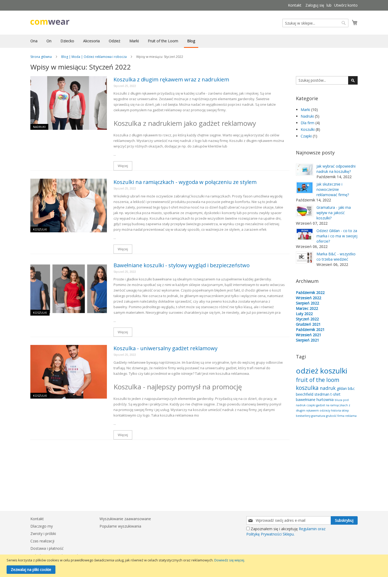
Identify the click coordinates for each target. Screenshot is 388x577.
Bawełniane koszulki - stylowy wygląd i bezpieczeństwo (181, 265)
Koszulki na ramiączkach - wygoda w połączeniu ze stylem (185, 182)
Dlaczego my (41, 526)
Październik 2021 (310, 329)
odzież (308, 371)
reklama (351, 416)
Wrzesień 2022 (308, 297)
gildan (342, 388)
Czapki (307, 136)
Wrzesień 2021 (308, 334)
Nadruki (39, 127)
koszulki (333, 371)
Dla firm (308, 122)
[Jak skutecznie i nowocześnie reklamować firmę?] (305, 187)
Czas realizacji (42, 540)
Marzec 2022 (307, 308)
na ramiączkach (337, 405)
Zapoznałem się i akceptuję (285, 531)
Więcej (123, 165)
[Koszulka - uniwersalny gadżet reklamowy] (68, 372)
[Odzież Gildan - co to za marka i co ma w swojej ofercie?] (305, 234)
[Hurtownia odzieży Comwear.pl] (49, 22)
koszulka (308, 387)
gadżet (321, 405)
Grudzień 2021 (308, 324)
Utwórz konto (346, 5)
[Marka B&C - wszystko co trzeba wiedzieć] (305, 257)
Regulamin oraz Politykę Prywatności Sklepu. (285, 531)
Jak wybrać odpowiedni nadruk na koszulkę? (336, 169)
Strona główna (41, 56)
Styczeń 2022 (307, 318)
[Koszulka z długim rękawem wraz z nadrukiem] (68, 103)
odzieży (325, 410)
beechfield (305, 394)
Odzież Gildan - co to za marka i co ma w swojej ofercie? (336, 236)
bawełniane (306, 399)
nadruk (328, 388)
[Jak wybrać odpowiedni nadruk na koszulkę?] (305, 169)
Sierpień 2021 (307, 340)
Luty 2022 (304, 313)
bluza (339, 400)
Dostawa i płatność (47, 548)
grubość (331, 416)
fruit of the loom (317, 380)
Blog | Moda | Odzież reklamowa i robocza (94, 56)
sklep (345, 410)
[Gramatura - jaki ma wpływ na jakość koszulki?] (305, 211)
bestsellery (303, 416)
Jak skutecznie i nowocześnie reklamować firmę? (332, 189)
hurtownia (325, 399)
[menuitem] (34, 41)
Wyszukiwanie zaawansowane (125, 518)
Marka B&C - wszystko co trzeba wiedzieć (336, 256)
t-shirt (335, 394)
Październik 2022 (310, 292)
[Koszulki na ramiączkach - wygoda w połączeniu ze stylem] (68, 205)
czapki (311, 405)
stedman (322, 394)
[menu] (194, 41)
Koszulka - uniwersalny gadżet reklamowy (165, 348)
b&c (351, 388)
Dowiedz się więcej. (229, 560)
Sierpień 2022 (307, 303)
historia (336, 410)
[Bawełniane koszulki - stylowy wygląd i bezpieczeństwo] (68, 289)
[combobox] (315, 23)
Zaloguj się (314, 5)
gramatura (318, 416)
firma (341, 416)
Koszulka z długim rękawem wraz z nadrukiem (171, 79)
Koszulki (40, 229)
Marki (306, 109)
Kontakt (294, 5)
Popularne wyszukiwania (120, 526)
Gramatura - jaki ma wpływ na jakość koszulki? (333, 212)
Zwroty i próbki (43, 533)
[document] (195, 566)
